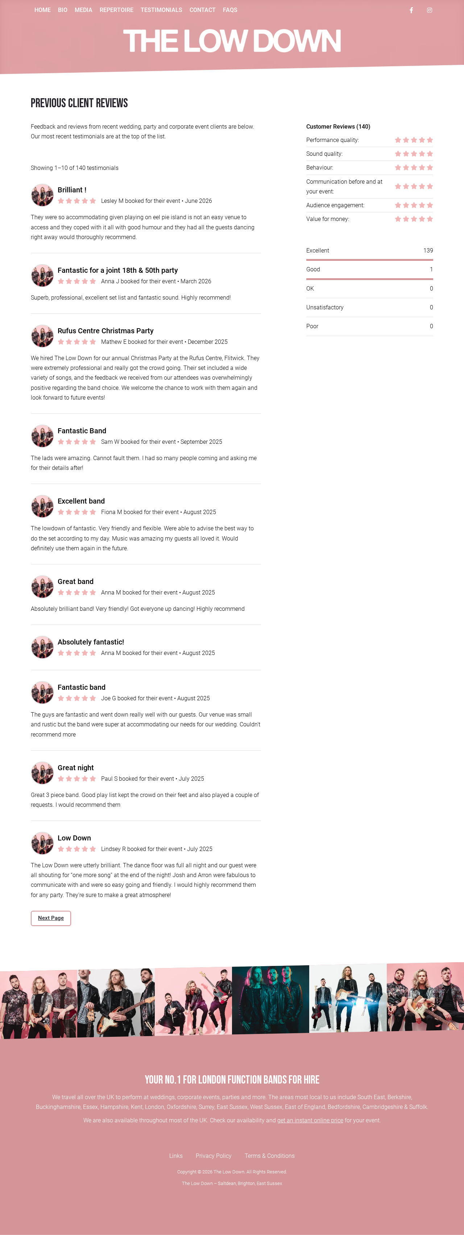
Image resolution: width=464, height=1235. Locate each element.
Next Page (51, 918)
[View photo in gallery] (38, 1000)
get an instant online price (310, 1120)
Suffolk (418, 1106)
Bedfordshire (344, 1106)
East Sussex (232, 1106)
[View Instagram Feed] (429, 10)
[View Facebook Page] (411, 10)
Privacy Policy (214, 1155)
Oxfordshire (181, 1106)
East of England (305, 1106)
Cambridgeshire (382, 1106)
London (154, 1106)
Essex (90, 1106)
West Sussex (266, 1106)
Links (176, 1155)
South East (371, 1097)
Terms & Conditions (270, 1155)
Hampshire (114, 1106)
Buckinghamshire (58, 1106)
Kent (136, 1106)
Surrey (206, 1106)
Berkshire (399, 1097)
